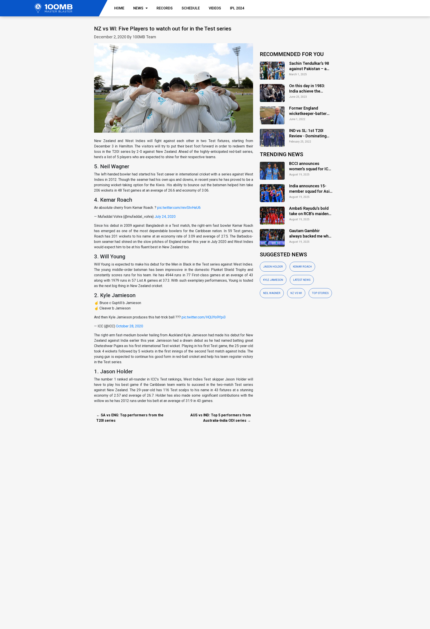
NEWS (138, 8)
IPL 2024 (237, 8)
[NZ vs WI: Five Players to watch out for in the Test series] (173, 90)
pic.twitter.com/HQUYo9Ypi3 (204, 317)
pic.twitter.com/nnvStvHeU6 (179, 207)
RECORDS (165, 8)
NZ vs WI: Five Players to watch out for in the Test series (162, 29)
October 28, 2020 (129, 326)
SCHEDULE (191, 8)
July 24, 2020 (165, 216)
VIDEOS (215, 8)
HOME (119, 8)
